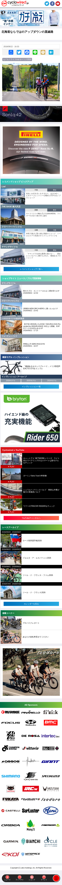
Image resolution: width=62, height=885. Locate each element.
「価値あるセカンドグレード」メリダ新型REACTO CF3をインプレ (41, 367)
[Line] (35, 52)
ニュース (7, 880)
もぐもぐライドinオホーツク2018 (17, 59)
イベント (44, 880)
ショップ (32, 880)
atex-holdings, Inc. (28, 868)
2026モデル (10, 381)
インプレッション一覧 (31, 386)
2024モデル (52, 381)
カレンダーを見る (31, 604)
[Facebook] (27, 52)
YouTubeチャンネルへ (31, 518)
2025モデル (31, 381)
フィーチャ (20, 880)
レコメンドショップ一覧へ (31, 269)
